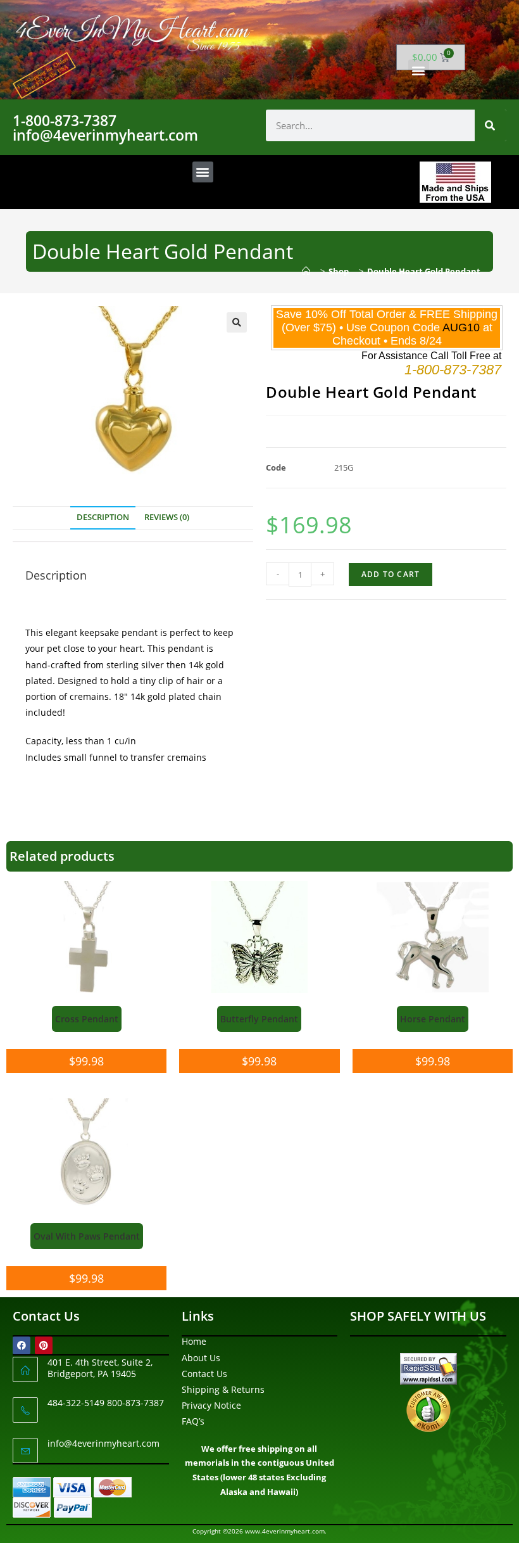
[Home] (309, 271)
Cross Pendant (86, 1019)
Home (194, 1341)
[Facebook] (21, 1345)
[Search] (490, 125)
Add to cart (390, 574)
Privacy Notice (211, 1405)
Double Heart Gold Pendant (423, 271)
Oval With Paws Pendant (87, 1236)
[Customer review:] (428, 1408)
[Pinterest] (44, 1345)
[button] (418, 70)
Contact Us (204, 1374)
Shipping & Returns (223, 1389)
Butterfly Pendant (259, 1019)
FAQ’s (193, 1421)
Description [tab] (103, 517)
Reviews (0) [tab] (166, 517)
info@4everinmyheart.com (103, 1443)
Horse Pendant (432, 1019)
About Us (201, 1358)
